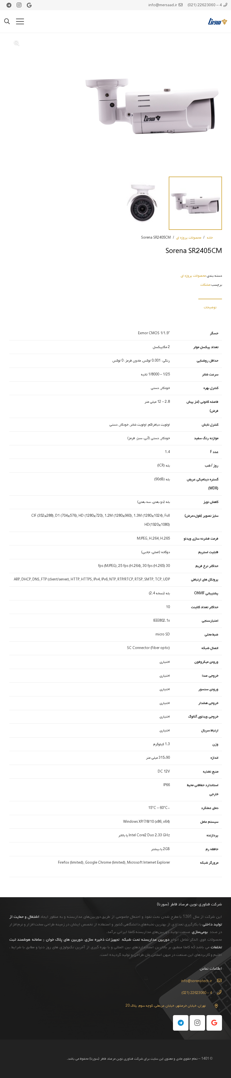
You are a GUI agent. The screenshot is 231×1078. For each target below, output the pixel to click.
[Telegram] (9, 5)
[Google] (29, 5)
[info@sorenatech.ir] (217, 981)
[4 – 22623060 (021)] (217, 993)
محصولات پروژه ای (188, 238)
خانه (210, 238)
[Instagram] (19, 5)
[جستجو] (7, 21)
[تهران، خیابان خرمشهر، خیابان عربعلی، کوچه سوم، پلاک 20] (214, 1005)
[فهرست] (20, 21)
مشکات (205, 285)
